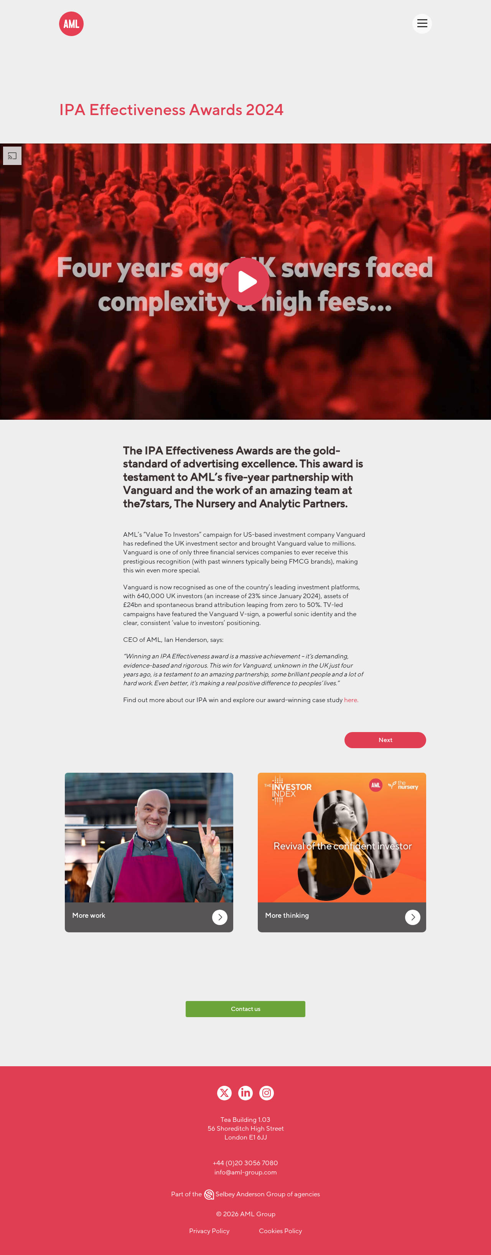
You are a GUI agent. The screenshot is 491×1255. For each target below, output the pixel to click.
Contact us (245, 1009)
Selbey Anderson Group (250, 1194)
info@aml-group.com (245, 1172)
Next (385, 740)
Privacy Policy (209, 1231)
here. (351, 700)
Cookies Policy (280, 1231)
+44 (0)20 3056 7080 (245, 1163)
